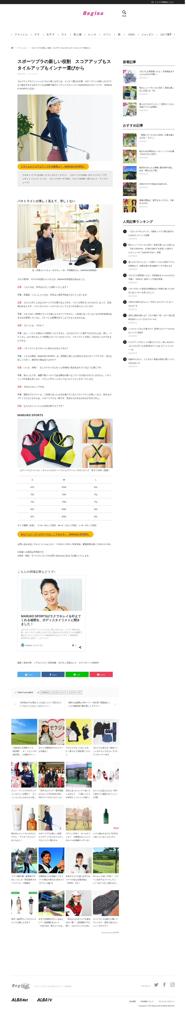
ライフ (64, 35)
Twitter (156, 984)
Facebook (164, 984)
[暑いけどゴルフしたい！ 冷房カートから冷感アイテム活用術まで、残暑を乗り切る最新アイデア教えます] (130, 109)
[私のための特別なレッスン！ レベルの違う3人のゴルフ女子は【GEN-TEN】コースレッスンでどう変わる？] (130, 156)
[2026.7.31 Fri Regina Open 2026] (130, 189)
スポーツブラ (76, 692)
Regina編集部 (28, 692)
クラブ (37, 35)
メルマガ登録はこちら (164, 2)
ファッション (21, 35)
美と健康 (78, 35)
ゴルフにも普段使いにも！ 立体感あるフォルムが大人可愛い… (156, 72)
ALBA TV (131, 35)
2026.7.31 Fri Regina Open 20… (153, 184)
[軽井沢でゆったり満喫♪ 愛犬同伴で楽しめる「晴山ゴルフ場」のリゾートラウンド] (130, 173)
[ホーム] (12, 48)
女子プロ (51, 35)
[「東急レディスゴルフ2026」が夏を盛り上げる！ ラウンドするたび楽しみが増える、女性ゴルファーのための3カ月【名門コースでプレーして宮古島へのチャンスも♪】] (130, 140)
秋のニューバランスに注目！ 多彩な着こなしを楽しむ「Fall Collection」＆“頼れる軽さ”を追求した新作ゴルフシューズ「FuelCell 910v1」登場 (151, 248)
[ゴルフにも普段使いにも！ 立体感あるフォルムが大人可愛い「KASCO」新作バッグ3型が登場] (130, 77)
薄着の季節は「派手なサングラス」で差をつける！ (156, 201)
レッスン (92, 35)
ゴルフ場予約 (166, 35)
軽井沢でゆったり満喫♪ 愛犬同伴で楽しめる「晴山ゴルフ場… (156, 169)
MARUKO (45, 692)
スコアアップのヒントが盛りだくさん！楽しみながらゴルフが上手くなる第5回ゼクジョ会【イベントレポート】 (151, 346)
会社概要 (132, 1001)
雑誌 (119, 35)
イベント (107, 35)
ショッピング (147, 35)
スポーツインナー (60, 692)
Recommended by (107, 932)
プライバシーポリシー (166, 1001)
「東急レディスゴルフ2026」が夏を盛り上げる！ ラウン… (156, 136)
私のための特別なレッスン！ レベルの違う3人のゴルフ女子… (156, 152)
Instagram (172, 984)
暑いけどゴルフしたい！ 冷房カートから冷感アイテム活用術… (156, 105)
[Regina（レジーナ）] (93, 13)
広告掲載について (147, 1001)
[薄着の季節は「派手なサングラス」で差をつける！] (130, 205)
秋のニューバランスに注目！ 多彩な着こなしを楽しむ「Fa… (156, 89)
